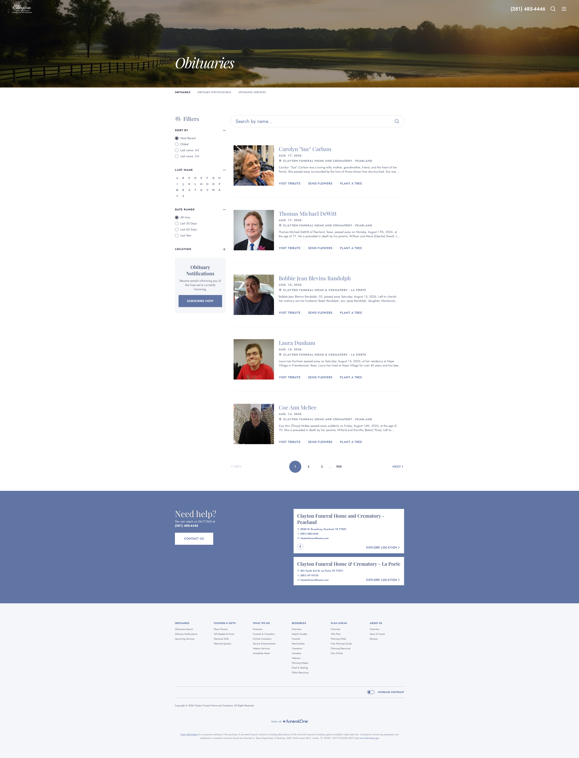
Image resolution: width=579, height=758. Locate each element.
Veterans (296, 658)
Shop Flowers (221, 629)
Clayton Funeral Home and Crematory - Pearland (340, 518)
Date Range (185, 209)
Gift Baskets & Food (224, 634)
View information (189, 734)
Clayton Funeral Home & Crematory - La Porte (348, 563)
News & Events (377, 634)
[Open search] (553, 9)
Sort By (181, 130)
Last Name (184, 170)
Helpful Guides (299, 634)
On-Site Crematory (262, 639)
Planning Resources (340, 648)
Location (183, 249)
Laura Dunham (297, 342)
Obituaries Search (184, 629)
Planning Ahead (300, 663)
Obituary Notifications (186, 634)
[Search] (396, 121)
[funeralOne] (297, 721)
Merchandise (298, 643)
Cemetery (296, 653)
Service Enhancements (264, 643)
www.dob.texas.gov (369, 738)
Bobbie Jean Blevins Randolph (315, 278)
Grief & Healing (300, 667)
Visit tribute (290, 183)
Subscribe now (200, 301)
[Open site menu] (564, 9)
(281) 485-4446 (528, 8)
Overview (257, 629)
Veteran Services (261, 648)
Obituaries (182, 623)
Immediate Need (261, 653)
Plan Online (337, 653)
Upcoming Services (184, 639)
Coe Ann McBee (298, 407)
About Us (376, 623)
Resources (299, 623)
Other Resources (300, 672)
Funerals (296, 639)
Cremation (297, 648)
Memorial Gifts (221, 639)
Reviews (374, 639)
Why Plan (336, 634)
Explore (381, 547)
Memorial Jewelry (222, 643)
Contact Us (194, 538)
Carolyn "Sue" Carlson (305, 148)
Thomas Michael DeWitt (308, 213)
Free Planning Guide (341, 643)
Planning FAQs (338, 639)
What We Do (261, 623)
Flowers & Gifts (225, 623)
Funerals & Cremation (264, 634)
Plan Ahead (339, 623)
